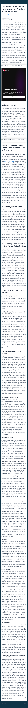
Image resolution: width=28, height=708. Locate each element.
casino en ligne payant (9, 161)
